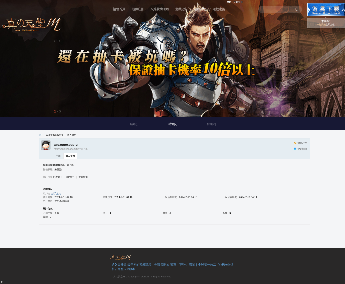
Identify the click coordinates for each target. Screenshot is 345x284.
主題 (58, 156)
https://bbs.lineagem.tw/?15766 (71, 149)
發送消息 (302, 148)
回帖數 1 (70, 177)
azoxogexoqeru (54, 134)
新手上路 (56, 193)
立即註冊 (238, 2)
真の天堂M (32, 23)
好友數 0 (57, 177)
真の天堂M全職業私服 (40, 135)
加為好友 (302, 143)
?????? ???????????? (326, 9)
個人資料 (70, 156)
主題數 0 (83, 177)
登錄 (229, 2)
